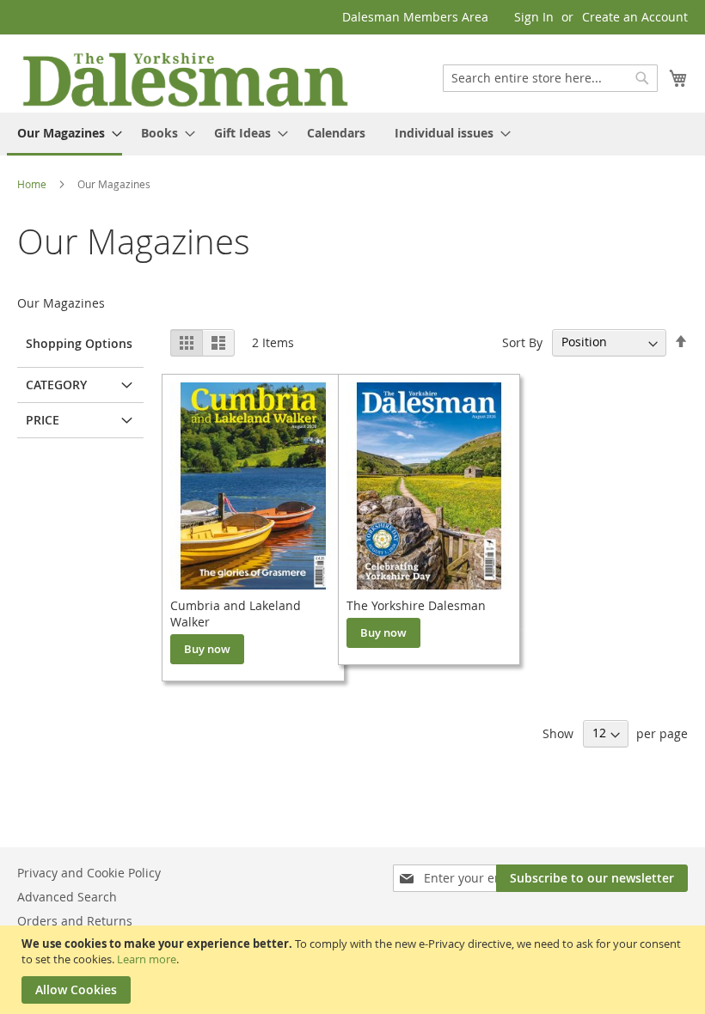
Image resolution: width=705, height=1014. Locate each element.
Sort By (522, 341)
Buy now (207, 649)
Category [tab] (56, 384)
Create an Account (635, 17)
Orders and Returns (74, 921)
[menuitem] (64, 134)
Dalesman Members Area (415, 17)
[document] (354, 970)
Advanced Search (67, 897)
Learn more (146, 959)
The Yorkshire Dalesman (416, 605)
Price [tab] (42, 420)
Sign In (534, 17)
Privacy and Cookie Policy (89, 872)
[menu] (352, 134)
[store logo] (184, 78)
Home (33, 184)
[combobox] (550, 78)
